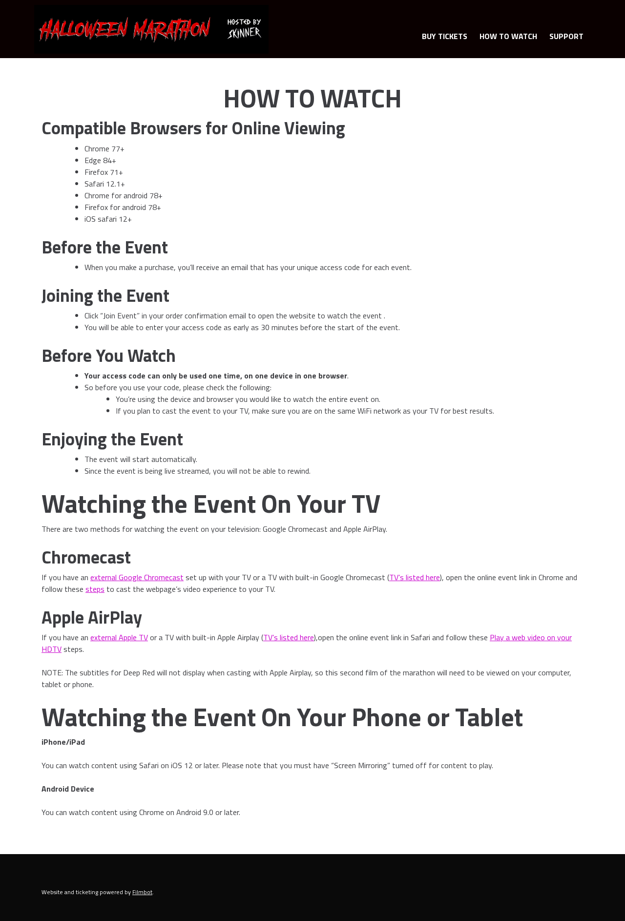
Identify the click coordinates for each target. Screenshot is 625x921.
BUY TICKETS (444, 36)
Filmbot (142, 892)
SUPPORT (566, 36)
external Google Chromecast (137, 577)
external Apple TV (119, 637)
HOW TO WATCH (508, 36)
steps (94, 589)
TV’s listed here (414, 577)
